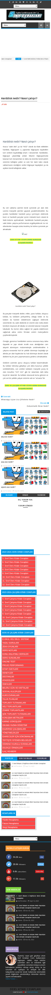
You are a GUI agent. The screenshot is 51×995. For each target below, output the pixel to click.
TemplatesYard (32, 992)
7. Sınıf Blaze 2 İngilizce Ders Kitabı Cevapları (29, 764)
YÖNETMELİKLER (10, 733)
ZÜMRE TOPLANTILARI (13, 710)
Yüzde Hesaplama (10, 820)
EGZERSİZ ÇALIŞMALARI (14, 729)
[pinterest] (20, 2)
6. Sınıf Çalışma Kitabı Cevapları (17, 602)
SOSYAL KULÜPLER (11, 691)
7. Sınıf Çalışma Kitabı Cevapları (17, 606)
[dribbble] (27, 2)
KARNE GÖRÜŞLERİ (11, 721)
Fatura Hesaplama (10, 823)
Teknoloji (6, 419)
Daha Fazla (45, 412)
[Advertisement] (25, 42)
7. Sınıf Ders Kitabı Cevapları (15, 566)
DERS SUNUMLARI (11, 658)
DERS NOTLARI (9, 650)
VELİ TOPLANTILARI (11, 706)
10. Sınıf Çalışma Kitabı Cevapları (17, 617)
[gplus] (16, 2)
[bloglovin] (23, 2)
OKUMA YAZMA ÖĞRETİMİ (14, 725)
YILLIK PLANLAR (10, 699)
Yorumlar (42, 758)
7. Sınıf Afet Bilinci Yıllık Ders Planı (29, 59)
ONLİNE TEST (8, 662)
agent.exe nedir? (8, 487)
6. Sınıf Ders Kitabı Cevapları (15, 562)
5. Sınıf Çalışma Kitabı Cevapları (17, 599)
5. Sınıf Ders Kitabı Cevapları (15, 558)
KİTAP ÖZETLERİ (10, 669)
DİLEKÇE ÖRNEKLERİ (12, 748)
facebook (41, 495)
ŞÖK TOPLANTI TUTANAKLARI (16, 714)
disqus (25, 495)
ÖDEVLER (7, 684)
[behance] (34, 2)
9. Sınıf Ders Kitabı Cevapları (15, 573)
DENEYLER (7, 673)
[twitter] (13, 2)
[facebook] (10, 2)
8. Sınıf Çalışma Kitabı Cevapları (17, 610)
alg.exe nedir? (7, 437)
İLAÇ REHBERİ (9, 751)
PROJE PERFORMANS (12, 665)
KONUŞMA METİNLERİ (12, 718)
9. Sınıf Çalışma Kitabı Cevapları (17, 614)
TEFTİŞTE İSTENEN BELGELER (17, 740)
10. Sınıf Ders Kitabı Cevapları (16, 577)
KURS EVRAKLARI (10, 695)
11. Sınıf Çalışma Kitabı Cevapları (17, 621)
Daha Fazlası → (12, 979)
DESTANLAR (8, 677)
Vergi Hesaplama (9, 827)
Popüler (9, 758)
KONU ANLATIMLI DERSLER (15, 654)
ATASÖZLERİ (8, 680)
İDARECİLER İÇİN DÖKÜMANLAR (17, 736)
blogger (9, 495)
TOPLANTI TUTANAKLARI (14, 703)
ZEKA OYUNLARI (10, 647)
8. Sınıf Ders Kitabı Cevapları (15, 569)
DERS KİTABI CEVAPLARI (25, 989)
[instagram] (37, 2)
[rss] (30, 2)
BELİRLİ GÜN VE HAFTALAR (15, 688)
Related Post (8, 412)
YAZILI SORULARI (10, 643)
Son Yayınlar (25, 758)
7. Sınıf (12, 59)
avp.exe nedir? (7, 462)
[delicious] (40, 2)
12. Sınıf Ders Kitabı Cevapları (16, 584)
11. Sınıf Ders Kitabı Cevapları (15, 581)
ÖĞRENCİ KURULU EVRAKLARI (17, 744)
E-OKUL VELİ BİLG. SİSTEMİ (15, 639)
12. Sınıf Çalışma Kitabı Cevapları (17, 625)
